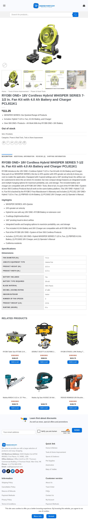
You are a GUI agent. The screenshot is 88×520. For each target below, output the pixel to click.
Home (4, 91)
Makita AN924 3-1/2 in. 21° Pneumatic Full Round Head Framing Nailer (15, 397)
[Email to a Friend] (16, 143)
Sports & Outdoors (52, 456)
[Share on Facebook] (8, 143)
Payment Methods (8, 495)
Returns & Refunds (8, 491)
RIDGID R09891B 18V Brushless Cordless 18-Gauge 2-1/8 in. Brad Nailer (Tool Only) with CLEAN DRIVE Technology (73, 397)
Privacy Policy (7, 500)
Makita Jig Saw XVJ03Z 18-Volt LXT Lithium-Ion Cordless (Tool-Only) (44, 397)
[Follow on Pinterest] (17, 471)
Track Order (50, 487)
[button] (4, 5)
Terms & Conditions (9, 504)
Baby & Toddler (51, 469)
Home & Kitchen (51, 448)
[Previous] (6, 45)
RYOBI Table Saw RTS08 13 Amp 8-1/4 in (15, 352)
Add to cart (15, 362)
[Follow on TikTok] (8, 471)
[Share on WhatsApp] (4, 143)
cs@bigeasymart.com (15, 467)
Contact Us (50, 495)
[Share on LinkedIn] (24, 143)
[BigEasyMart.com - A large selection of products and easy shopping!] (44, 6)
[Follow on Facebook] (4, 471)
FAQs (48, 491)
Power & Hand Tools (38, 91)
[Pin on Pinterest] (20, 143)
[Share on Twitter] (12, 143)
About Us (49, 482)
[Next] (82, 45)
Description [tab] (7, 156)
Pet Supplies (50, 461)
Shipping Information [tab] (56, 156)
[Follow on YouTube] (21, 471)
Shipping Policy (7, 482)
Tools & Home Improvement (18, 91)
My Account (50, 500)
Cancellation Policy (8, 487)
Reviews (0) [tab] (40, 156)
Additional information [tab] (24, 156)
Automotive (50, 465)
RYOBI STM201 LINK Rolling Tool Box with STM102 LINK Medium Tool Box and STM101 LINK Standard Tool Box (73, 352)
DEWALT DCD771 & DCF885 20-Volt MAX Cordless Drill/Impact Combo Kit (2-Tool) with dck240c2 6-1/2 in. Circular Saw (44, 352)
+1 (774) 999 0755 (14, 464)
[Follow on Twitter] (13, 471)
